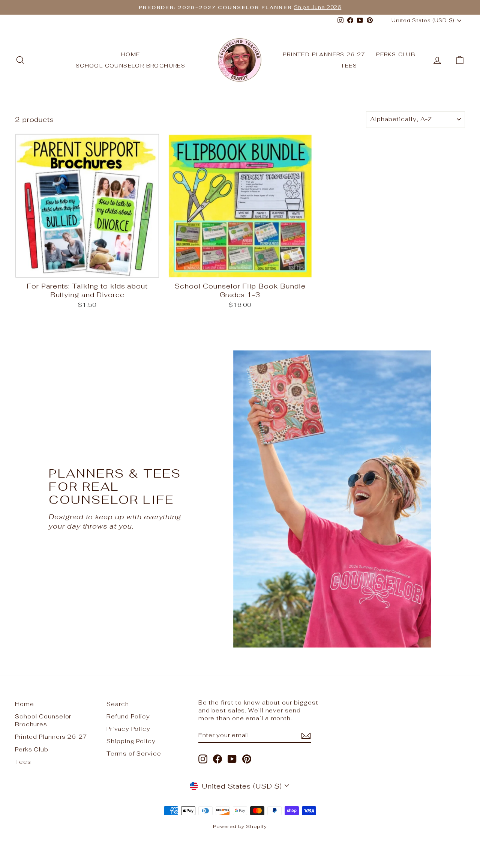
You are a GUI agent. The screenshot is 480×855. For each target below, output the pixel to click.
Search (117, 704)
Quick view (87, 269)
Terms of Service (133, 753)
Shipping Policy (131, 741)
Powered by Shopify (240, 826)
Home (130, 54)
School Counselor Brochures (130, 65)
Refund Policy (128, 716)
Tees (349, 65)
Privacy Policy (128, 728)
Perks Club (395, 54)
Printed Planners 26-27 (324, 54)
